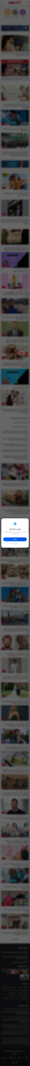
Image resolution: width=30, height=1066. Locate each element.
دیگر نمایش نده (15, 543)
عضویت (15, 539)
